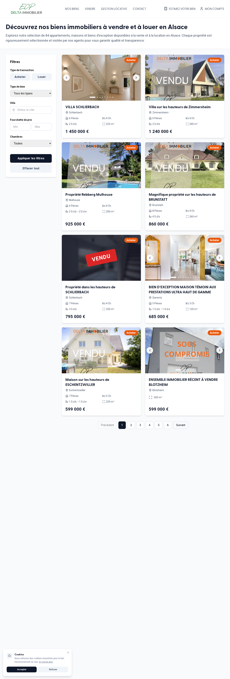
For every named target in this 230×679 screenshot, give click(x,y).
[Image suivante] (136, 77)
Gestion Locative (114, 9)
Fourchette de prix (21, 119)
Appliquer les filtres (31, 158)
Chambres (16, 136)
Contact (139, 9)
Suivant (180, 425)
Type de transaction (22, 70)
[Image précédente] (66, 77)
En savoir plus (46, 662)
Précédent (107, 425)
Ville (12, 103)
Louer (42, 77)
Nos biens (72, 9)
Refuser (53, 669)
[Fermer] (68, 652)
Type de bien (17, 86)
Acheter (20, 77)
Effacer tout (31, 168)
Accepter (21, 669)
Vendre (90, 9)
